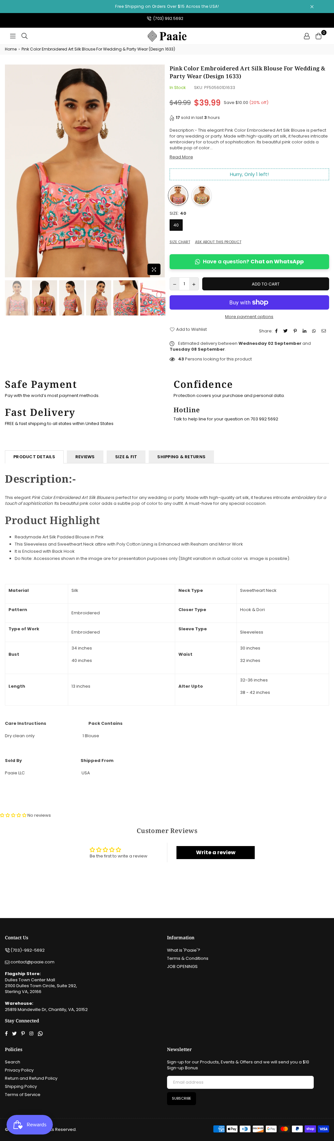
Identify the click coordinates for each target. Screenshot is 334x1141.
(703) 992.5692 (167, 18)
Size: (178, 213)
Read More (181, 157)
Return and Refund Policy (31, 1078)
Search (12, 1062)
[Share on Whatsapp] (314, 331)
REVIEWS (85, 457)
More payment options (249, 317)
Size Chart (180, 242)
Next (159, 171)
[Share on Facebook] (277, 331)
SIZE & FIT (126, 457)
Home (11, 49)
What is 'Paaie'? (183, 950)
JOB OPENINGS (182, 966)
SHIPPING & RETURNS (181, 457)
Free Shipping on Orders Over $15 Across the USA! (167, 6)
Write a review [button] (215, 852)
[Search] (24, 36)
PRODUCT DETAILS (34, 457)
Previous (10, 171)
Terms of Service (22, 1094)
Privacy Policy (19, 1070)
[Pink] (178, 195)
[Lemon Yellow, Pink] (201, 195)
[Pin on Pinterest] (296, 331)
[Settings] (306, 36)
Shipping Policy (21, 1086)
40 (176, 225)
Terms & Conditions (187, 958)
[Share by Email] (324, 331)
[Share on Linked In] (305, 331)
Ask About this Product (218, 242)
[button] (13, 815)
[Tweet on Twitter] (286, 331)
